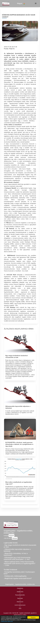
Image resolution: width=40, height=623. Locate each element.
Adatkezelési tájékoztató (7, 621)
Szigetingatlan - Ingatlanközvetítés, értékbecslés (18, 532)
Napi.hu (12, 48)
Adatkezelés (20, 591)
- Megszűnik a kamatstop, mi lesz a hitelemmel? (16, 554)
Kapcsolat (20, 598)
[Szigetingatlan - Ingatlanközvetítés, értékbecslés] (5, 3)
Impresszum (20, 601)
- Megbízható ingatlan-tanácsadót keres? (18, 578)
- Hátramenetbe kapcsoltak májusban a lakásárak (17, 550)
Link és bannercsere (20, 605)
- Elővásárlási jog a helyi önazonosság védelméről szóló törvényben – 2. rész (17, 558)
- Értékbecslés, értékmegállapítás (15, 576)
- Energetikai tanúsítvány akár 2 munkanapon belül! (19, 573)
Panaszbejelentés (20, 595)
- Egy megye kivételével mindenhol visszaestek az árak (20, 546)
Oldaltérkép (20, 588)
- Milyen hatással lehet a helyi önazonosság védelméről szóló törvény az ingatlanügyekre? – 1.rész (19, 563)
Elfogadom (33, 617)
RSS (20, 608)
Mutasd (11, 535)
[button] (21, 3)
